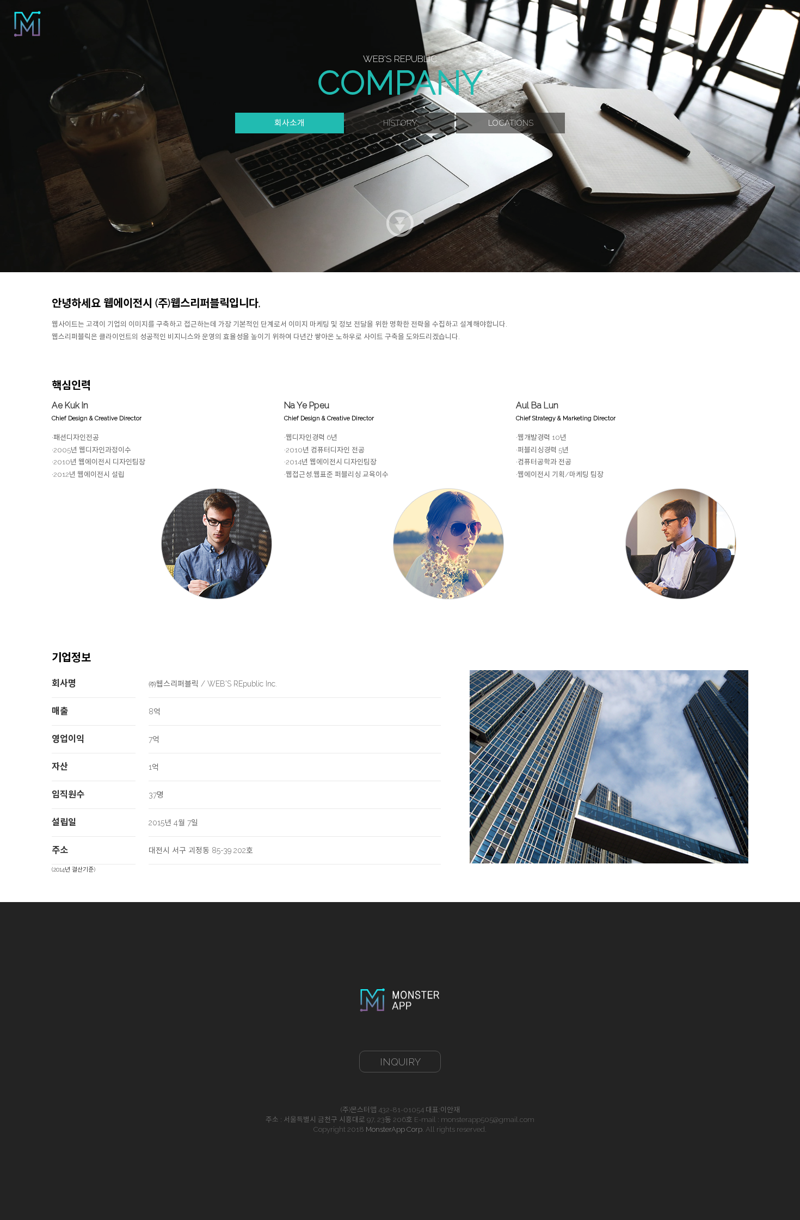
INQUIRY (400, 1062)
